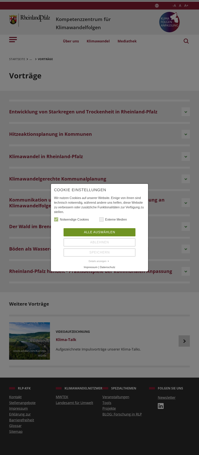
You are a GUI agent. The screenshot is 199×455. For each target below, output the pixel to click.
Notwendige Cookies (74, 219)
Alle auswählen (99, 232)
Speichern (99, 252)
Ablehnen (99, 242)
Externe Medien (116, 219)
